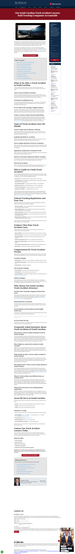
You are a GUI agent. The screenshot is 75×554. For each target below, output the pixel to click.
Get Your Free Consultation (30, 55)
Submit (54, 59)
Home (16, 7)
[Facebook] (14, 542)
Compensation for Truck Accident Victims (24, 71)
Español (57, 7)
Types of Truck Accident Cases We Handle (24, 64)
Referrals (40, 7)
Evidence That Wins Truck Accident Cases (24, 69)
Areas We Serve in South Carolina (22, 76)
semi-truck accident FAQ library (41, 371)
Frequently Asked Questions (21, 74)
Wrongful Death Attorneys (21, 469)
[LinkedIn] (17, 542)
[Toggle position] (70, 529)
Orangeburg (28, 417)
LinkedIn (43, 482)
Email (15, 522)
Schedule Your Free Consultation (30, 455)
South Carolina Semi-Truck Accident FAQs (24, 466)
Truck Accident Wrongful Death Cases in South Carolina (26, 464)
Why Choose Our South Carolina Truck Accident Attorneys (26, 73)
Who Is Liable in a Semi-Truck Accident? (23, 65)
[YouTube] (19, 542)
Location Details (53, 74)
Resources (34, 7)
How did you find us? (17, 527)
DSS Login (19, 553)
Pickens (31, 414)
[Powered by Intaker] (68, 552)
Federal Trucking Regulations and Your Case (24, 67)
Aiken (31, 417)
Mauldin (23, 416)
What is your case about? (18, 523)
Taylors (16, 416)
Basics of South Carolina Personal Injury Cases (24, 471)
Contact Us (51, 7)
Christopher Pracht (24, 480)
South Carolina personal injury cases (22, 194)
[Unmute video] (61, 529)
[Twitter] (16, 542)
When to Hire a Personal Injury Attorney (23, 473)
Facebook (40, 482)
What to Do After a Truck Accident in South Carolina (25, 62)
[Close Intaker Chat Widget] (72, 529)
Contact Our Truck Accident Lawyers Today (24, 78)
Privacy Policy (44, 549)
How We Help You (22, 7)
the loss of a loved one (40, 50)
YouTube (45, 482)
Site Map (15, 553)
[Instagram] (20, 542)
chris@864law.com (28, 480)
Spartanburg (24, 414)
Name (15, 519)
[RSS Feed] (22, 542)
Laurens (39, 414)
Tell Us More (16, 526)
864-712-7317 (56, 4)
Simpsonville (27, 416)
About (29, 7)
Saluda (29, 421)
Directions (52, 75)
